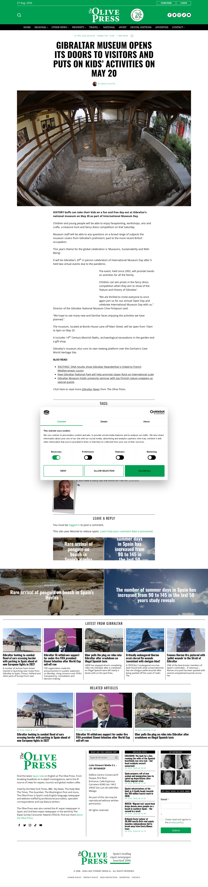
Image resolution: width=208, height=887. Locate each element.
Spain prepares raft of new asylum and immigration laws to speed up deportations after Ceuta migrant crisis (139, 777)
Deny (63, 471)
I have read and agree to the (178, 821)
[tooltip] (169, 15)
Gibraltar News (90, 389)
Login (184, 3)
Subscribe (166, 3)
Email (165, 799)
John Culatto (108, 84)
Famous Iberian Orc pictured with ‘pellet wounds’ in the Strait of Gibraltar (186, 658)
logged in (74, 525)
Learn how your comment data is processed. (126, 531)
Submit (176, 830)
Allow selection (104, 471)
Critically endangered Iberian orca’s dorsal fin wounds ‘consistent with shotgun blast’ (143, 658)
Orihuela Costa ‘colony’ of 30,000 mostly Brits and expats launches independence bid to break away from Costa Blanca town (139, 824)
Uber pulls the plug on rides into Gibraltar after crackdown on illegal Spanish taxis (103, 658)
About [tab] (146, 421)
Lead (112, 36)
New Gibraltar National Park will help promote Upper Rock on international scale (106, 374)
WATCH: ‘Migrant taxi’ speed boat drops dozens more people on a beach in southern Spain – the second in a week (140, 807)
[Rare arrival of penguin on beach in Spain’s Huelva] (78, 548)
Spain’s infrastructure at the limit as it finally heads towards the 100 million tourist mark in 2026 (139, 792)
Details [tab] (104, 421)
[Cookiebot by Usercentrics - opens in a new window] (152, 412)
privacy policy (176, 822)
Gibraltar (102, 36)
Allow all (145, 471)
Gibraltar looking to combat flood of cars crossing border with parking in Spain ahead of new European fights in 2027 (20, 659)
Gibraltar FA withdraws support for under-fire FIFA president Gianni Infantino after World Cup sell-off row (62, 659)
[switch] (88, 457)
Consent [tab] (61, 421)
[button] (116, 757)
